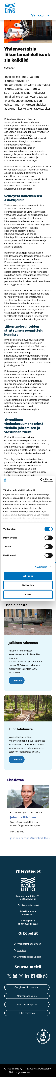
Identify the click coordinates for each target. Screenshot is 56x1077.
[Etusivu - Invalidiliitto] (10, 8)
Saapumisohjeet (30, 905)
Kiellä (28, 594)
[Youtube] (39, 976)
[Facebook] (33, 976)
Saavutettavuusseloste (39, 1068)
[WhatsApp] (45, 976)
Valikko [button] (37, 15)
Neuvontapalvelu (26, 996)
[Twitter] (9, 976)
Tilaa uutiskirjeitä (26, 1004)
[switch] (49, 538)
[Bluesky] (15, 976)
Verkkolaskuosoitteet (29, 943)
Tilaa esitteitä (26, 1013)
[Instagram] (21, 976)
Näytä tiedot (41, 567)
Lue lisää (16, 680)
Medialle (21, 950)
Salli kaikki (28, 576)
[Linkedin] (27, 976)
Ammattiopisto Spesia (29, 956)
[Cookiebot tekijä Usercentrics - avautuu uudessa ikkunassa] (40, 480)
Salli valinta (28, 585)
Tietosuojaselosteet (19, 1072)
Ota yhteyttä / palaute (26, 987)
